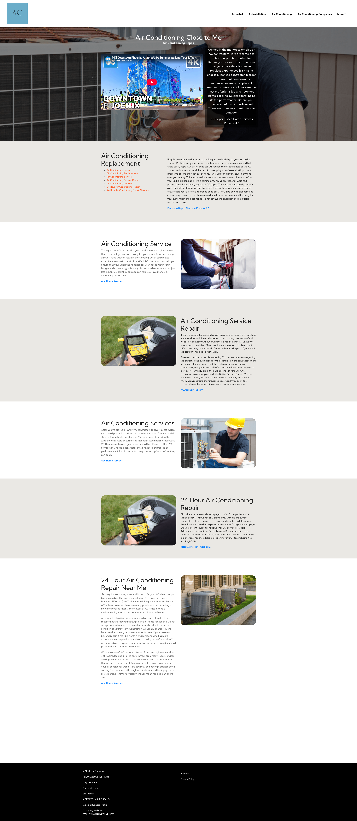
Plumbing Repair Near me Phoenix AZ (188, 208)
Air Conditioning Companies (314, 14)
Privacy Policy (187, 779)
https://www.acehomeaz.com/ (98, 813)
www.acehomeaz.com (192, 389)
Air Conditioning (282, 14)
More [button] (340, 14)
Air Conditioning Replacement (122, 173)
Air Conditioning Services (120, 183)
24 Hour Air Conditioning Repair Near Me (128, 190)
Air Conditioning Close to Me (178, 37)
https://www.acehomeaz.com (196, 546)
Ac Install (237, 14)
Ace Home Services (112, 281)
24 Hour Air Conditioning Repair (123, 186)
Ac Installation (257, 14)
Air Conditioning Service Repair (123, 180)
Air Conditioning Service (119, 176)
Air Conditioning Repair (119, 170)
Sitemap (185, 773)
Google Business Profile (95, 804)
